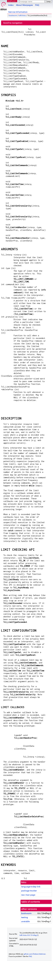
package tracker (29, 890)
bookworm (13, 15)
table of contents (30, 901)
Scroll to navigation (12, 23)
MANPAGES (12, 1)
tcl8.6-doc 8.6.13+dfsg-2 (29, 935)
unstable (25, 921)
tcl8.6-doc (22, 15)
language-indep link (30, 886)
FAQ (37, 5)
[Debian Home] (3, 5)
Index (11, 5)
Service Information (17, 12)
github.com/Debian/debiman (35, 954)
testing (24, 917)
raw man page (28, 895)
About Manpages (24, 5)
